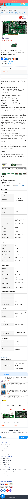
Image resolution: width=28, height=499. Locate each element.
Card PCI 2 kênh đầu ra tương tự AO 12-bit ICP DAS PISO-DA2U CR (20, 423)
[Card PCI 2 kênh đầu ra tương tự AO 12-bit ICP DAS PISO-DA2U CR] (20, 415)
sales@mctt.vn (7, 473)
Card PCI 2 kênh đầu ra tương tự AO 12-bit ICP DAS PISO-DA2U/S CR (7, 423)
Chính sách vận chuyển (5, 460)
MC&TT (17, 497)
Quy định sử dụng (4, 464)
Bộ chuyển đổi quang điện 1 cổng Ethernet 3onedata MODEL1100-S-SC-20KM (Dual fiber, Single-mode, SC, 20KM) (17, 391)
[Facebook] (1, 490)
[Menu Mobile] (26, 4)
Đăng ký (23, 437)
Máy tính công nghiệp (5, 444)
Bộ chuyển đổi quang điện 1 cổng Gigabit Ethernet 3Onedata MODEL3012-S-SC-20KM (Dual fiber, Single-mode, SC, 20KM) (17, 384)
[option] (14, 28)
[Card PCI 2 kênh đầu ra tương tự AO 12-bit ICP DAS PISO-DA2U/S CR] (7, 415)
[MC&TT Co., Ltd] (5, 4)
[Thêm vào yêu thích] (26, 50)
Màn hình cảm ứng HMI (5, 454)
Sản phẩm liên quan (14, 405)
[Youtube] (7, 490)
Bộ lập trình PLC (4, 450)
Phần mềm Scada (4, 452)
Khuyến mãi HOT (6, 374)
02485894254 (9, 477)
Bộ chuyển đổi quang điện (6, 448)
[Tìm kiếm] (26, 7)
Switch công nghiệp (5, 446)
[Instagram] (10, 490)
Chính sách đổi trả (4, 462)
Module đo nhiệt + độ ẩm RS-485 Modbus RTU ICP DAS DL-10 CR (16, 378)
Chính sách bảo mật (5, 458)
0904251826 (14, 1)
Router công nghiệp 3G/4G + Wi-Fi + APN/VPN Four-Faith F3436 (15, 397)
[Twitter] (4, 490)
